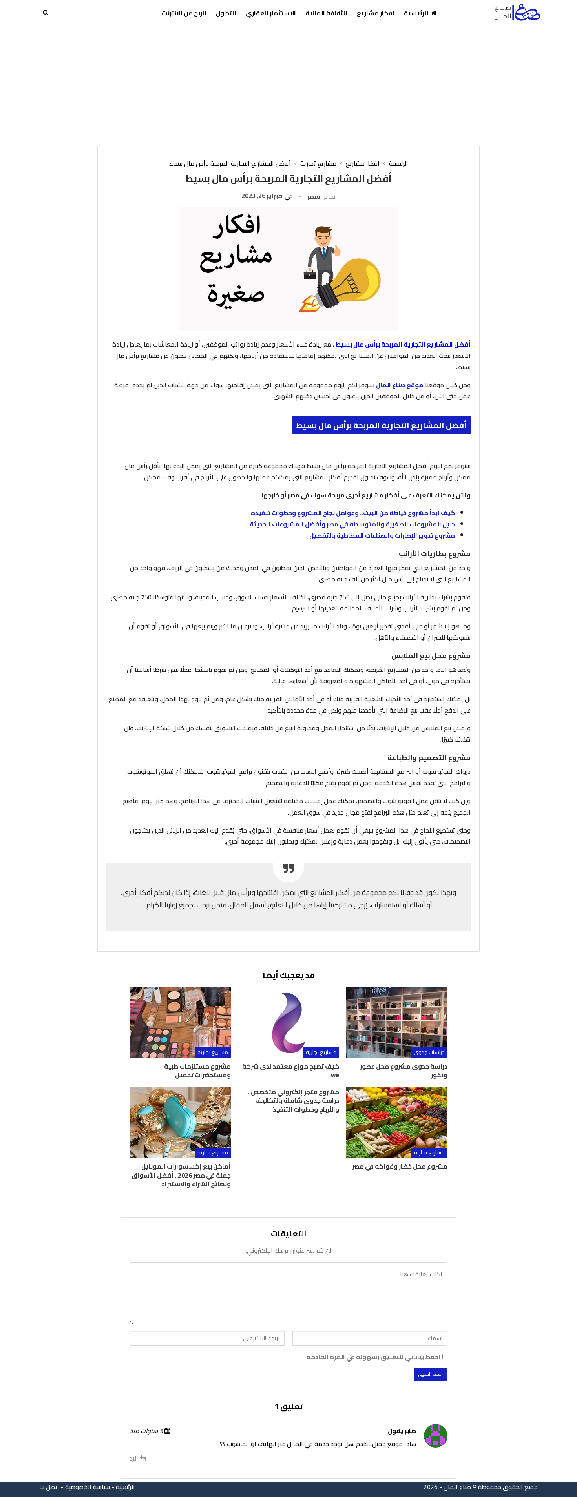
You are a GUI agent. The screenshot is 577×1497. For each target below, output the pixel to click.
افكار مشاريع (375, 13)
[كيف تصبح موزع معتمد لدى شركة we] (288, 1022)
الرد (135, 1458)
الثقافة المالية (326, 13)
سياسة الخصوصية (87, 1487)
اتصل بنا (49, 1487)
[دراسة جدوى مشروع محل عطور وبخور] (396, 1022)
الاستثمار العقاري (271, 13)
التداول (226, 13)
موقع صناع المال (400, 385)
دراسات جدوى (429, 1052)
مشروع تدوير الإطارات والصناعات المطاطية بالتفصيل (382, 535)
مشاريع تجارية (321, 1052)
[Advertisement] (288, 85)
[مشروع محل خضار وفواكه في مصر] (396, 1122)
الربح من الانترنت (184, 13)
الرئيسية (416, 13)
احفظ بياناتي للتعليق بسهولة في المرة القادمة (373, 1357)
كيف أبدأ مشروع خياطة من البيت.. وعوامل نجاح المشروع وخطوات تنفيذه (353, 513)
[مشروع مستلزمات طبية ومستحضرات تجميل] (180, 1022)
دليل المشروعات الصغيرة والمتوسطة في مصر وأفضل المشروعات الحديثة (352, 524)
